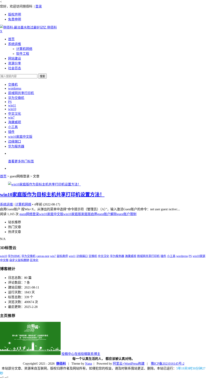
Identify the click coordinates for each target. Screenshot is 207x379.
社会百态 (14, 68)
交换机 (13, 84)
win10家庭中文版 (20, 136)
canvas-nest (42, 256)
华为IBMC (14, 256)
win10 (12, 109)
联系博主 (93, 354)
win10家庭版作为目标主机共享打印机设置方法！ (52, 194)
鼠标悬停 (62, 256)
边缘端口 (14, 141)
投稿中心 (67, 354)
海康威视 (14, 122)
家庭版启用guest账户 (95, 214)
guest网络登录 (29, 214)
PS (10, 101)
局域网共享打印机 (21, 93)
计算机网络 (24, 49)
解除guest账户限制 (123, 214)
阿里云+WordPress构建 (129, 363)
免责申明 (14, 19)
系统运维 (14, 44)
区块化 (34, 260)
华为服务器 (16, 146)
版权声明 (14, 14)
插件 (11, 132)
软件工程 (22, 53)
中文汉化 (14, 113)
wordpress (14, 88)
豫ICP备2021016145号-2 (167, 363)
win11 (12, 105)
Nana (88, 363)
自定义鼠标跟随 (19, 260)
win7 (11, 117)
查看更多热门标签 (21, 161)
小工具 (13, 127)
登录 (38, 6)
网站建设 (14, 58)
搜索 (42, 76)
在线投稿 (80, 354)
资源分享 (14, 63)
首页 (11, 39)
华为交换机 (16, 98)
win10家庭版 (72, 214)
